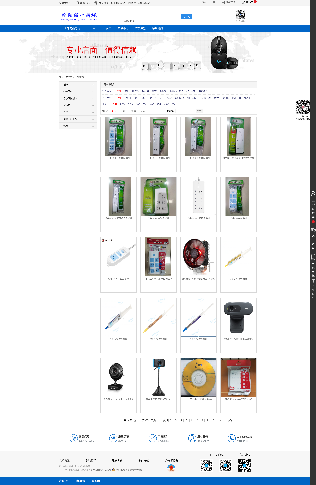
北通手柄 (236, 98)
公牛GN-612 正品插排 (118, 278)
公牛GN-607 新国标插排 (118, 158)
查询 (199, 111)
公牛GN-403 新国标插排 (158, 158)
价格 (124, 111)
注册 (212, 2)
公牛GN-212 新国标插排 (198, 158)
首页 (108, 28)
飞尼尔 (225, 98)
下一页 (222, 420)
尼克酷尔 (179, 98)
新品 (143, 111)
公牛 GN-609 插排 (238, 218)
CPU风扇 (190, 91)
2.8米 (130, 104)
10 (212, 420)
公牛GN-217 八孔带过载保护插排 (238, 158)
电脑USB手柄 (176, 91)
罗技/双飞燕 (205, 98)
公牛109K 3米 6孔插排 (158, 218)
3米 (138, 104)
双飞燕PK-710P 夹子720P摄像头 (119, 399)
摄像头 (162, 91)
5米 (144, 104)
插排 (127, 91)
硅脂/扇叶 (203, 91)
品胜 (144, 98)
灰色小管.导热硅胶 (198, 339)
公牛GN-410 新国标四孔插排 (118, 218)
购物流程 (91, 460)
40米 (166, 104)
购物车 (249, 2)
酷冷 (169, 98)
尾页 (231, 420)
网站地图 (85, 470)
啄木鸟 (153, 98)
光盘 (154, 91)
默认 (114, 111)
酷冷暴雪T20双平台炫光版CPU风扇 (198, 278)
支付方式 (143, 460)
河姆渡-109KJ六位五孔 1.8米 (238, 399)
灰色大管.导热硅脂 (118, 339)
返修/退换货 (171, 460)
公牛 (136, 98)
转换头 (135, 91)
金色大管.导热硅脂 (238, 278)
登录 (204, 2)
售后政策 (64, 460)
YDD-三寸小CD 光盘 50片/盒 (198, 399)
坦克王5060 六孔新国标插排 (158, 278)
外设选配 (81, 77)
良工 (161, 98)
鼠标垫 (145, 91)
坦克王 (128, 98)
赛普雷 (247, 98)
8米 (173, 104)
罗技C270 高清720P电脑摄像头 (238, 339)
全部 (119, 91)
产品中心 (70, 77)
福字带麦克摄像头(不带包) (158, 399)
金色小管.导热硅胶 (158, 339)
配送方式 (117, 460)
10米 (151, 104)
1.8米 (122, 104)
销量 (133, 111)
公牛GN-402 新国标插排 (198, 218)
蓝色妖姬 (191, 98)
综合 (216, 98)
